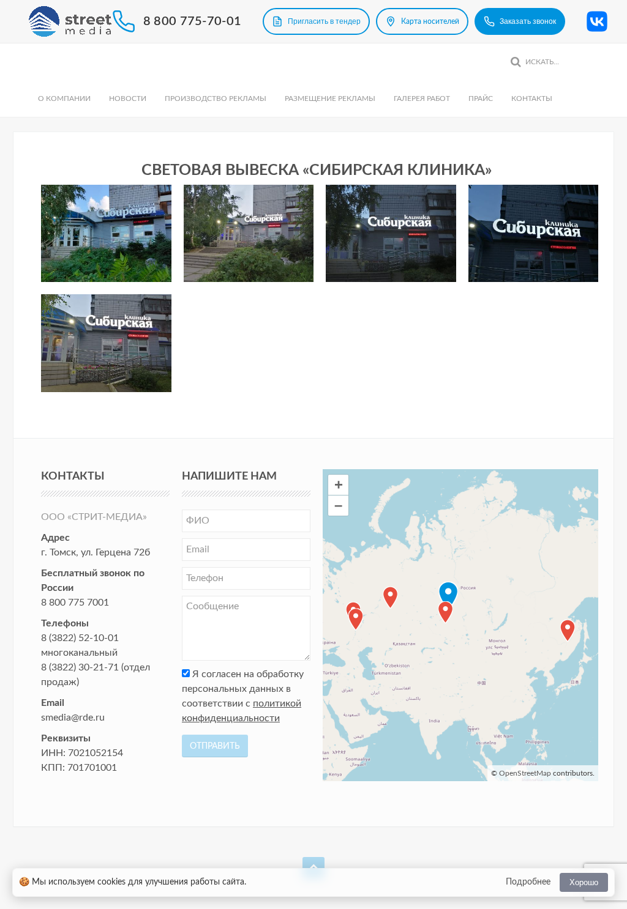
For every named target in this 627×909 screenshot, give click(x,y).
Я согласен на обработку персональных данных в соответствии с (243, 696)
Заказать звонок (528, 21)
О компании (64, 98)
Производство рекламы (215, 98)
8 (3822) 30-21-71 (80, 667)
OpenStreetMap (525, 773)
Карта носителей (430, 21)
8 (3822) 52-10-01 (80, 638)
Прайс (480, 98)
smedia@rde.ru (73, 717)
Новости (127, 98)
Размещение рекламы (330, 98)
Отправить (215, 746)
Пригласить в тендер (324, 21)
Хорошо (583, 882)
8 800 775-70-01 (192, 21)
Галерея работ (422, 98)
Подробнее (528, 882)
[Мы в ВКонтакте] (597, 21)
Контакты (531, 98)
